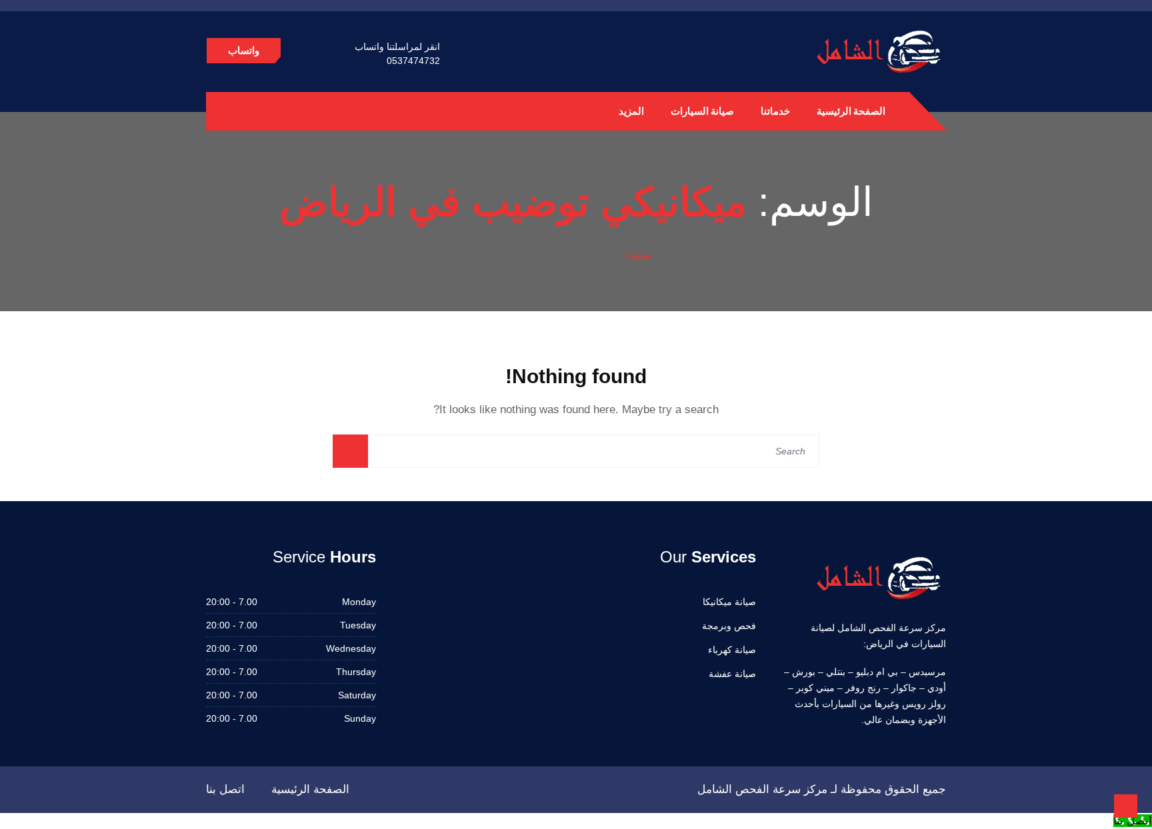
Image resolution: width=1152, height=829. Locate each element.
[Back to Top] (1125, 806)
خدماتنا (775, 111)
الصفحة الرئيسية (851, 111)
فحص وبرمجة (729, 625)
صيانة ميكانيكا (729, 601)
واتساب (243, 50)
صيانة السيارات (702, 111)
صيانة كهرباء (732, 649)
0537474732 (413, 60)
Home (638, 256)
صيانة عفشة (732, 673)
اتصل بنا (225, 789)
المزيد (631, 111)
